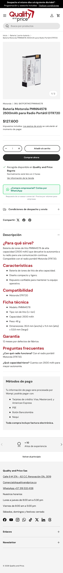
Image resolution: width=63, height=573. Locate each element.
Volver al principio (31, 456)
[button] (58, 15)
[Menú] (4, 15)
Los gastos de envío (32, 126)
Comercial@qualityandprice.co (19, 482)
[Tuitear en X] (18, 220)
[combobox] (31, 26)
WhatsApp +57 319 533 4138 (18, 488)
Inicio (5, 35)
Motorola (7, 103)
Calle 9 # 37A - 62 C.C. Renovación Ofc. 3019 (27, 476)
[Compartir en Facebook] (24, 220)
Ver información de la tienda (20, 178)
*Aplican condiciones (49, 5)
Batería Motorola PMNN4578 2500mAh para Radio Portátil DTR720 (30, 38)
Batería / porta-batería (19, 35)
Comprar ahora (31, 157)
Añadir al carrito (42, 148)
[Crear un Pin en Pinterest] (30, 220)
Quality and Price (17, 566)
